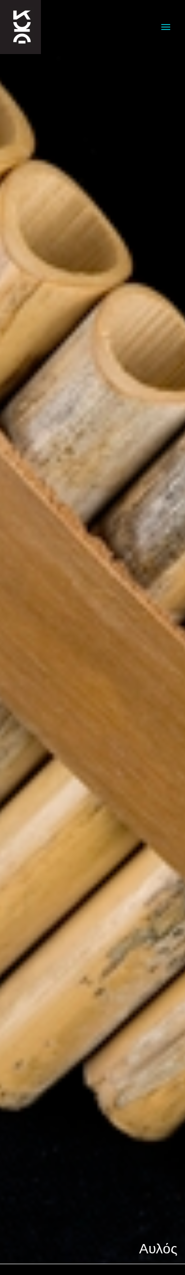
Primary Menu (166, 27)
